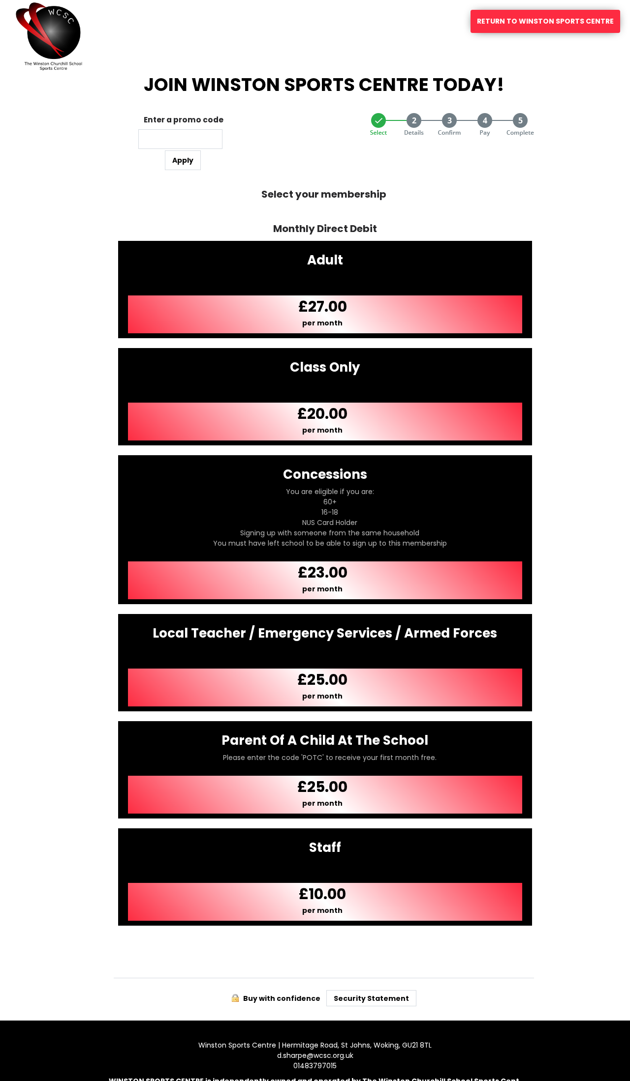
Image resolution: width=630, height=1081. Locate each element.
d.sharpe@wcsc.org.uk (315, 1055)
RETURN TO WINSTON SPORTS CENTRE (545, 21)
